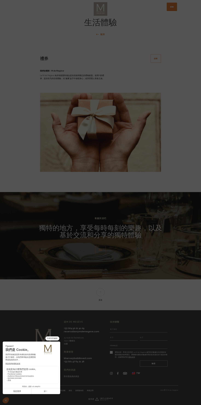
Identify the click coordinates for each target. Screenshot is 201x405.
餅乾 (70, 390)
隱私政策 (131, 357)
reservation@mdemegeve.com (81, 331)
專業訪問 (90, 390)
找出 (100, 250)
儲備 (172, 7)
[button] (136, 373)
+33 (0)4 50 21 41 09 (74, 328)
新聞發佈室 (79, 390)
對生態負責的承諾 (71, 376)
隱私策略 (62, 390)
